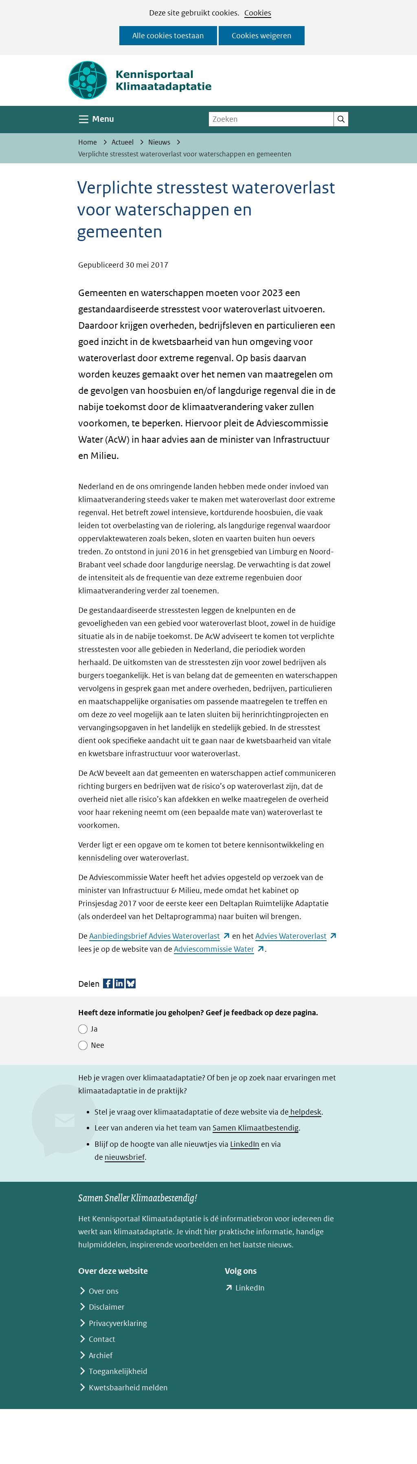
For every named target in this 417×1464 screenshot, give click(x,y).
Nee (97, 1045)
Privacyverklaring (118, 1323)
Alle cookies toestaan (168, 35)
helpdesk (305, 1112)
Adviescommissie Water (219, 949)
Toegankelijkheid (118, 1371)
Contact (102, 1339)
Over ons (104, 1291)
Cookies (257, 13)
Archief (100, 1355)
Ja (94, 1029)
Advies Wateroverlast (296, 936)
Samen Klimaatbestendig (255, 1128)
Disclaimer (107, 1307)
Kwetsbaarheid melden (128, 1387)
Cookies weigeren (262, 35)
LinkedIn (244, 1144)
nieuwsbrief (125, 1157)
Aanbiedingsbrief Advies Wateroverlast (159, 936)
